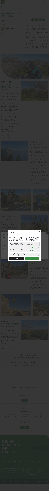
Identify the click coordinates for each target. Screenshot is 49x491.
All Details (32, 247)
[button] (36, 245)
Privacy (13, 233)
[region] (24, 249)
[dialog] (24, 245)
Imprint (10, 233)
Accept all (32, 258)
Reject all (16, 258)
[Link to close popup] (39, 231)
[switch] (37, 245)
